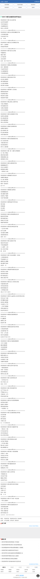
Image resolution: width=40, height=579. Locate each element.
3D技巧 (2, 571)
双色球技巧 (7, 7)
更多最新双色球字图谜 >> (34, 564)
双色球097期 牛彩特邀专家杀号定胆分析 (11, 561)
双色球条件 (33, 4)
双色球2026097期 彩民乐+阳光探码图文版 (12, 544)
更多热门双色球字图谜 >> (34, 526)
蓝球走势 (17, 520)
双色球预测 (7, 4)
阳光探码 (20, 518)
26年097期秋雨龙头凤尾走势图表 (9, 558)
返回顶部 (21, 575)
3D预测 (2, 569)
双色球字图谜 (20, 4)
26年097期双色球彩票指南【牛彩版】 (11, 542)
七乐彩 (33, 571)
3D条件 (33, 569)
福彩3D (4, 567)
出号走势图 (6, 520)
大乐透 (20, 567)
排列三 (28, 567)
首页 (2, 1)
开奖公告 (37, 1)
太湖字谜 (26, 569)
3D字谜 (17, 569)
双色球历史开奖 (13, 518)
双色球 (6, 1)
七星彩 (25, 571)
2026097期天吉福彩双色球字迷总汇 (10, 550)
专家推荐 (20, 7)
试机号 (17, 571)
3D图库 (10, 571)
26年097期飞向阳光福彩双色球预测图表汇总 (12, 553)
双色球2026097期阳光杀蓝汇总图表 (10, 556)
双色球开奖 (6, 518)
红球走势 (12, 520)
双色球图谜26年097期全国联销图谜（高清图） (13, 547)
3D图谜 (10, 569)
